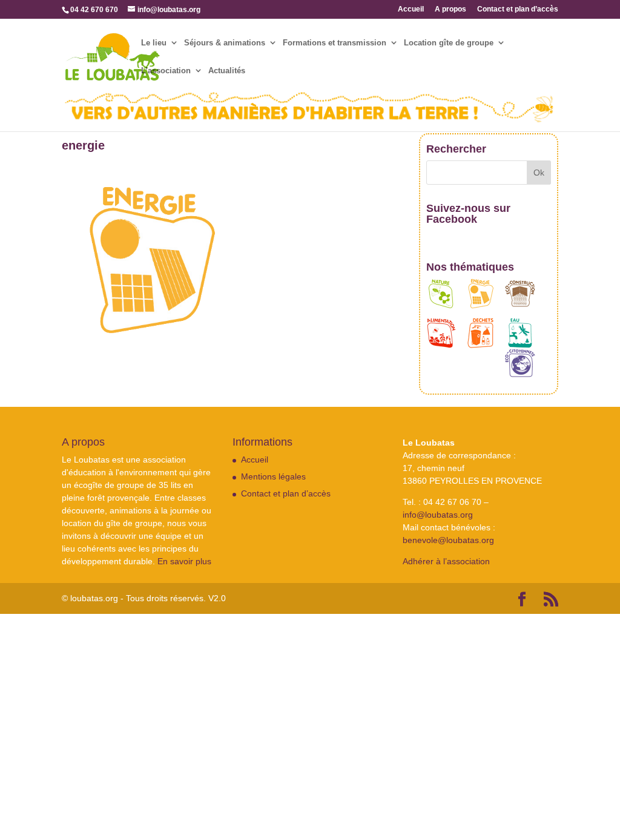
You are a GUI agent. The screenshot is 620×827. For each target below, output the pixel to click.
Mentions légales (273, 476)
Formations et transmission (334, 43)
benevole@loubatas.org (448, 540)
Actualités (226, 71)
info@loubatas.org (438, 514)
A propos (450, 9)
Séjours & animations (224, 43)
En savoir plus (184, 561)
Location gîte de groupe (448, 43)
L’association (166, 71)
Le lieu (154, 43)
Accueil (411, 9)
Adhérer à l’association (446, 561)
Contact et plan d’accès (517, 9)
